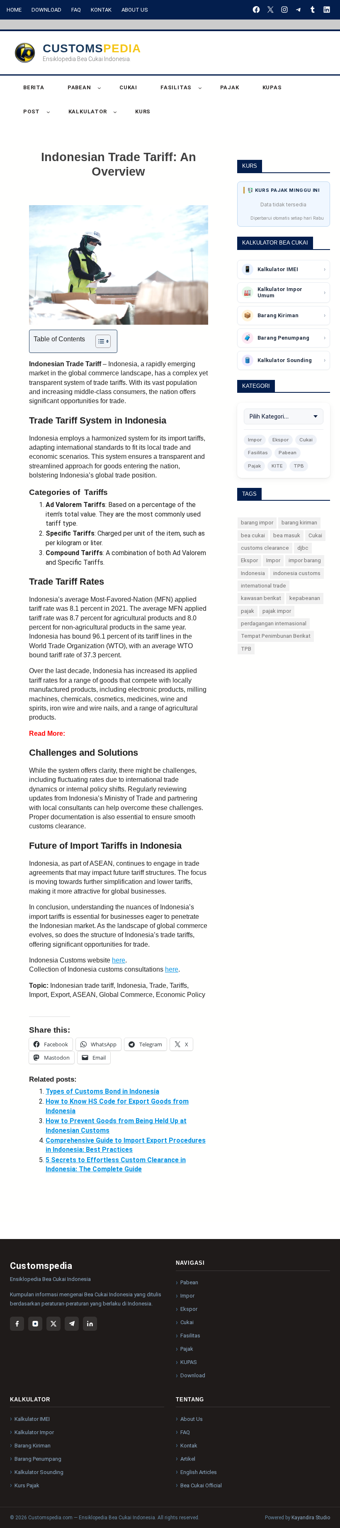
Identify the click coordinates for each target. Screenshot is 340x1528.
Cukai (306, 440)
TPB (299, 466)
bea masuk (286, 535)
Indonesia (253, 573)
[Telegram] (72, 1324)
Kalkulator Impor (34, 1432)
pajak (247, 611)
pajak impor (276, 611)
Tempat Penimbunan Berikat (276, 636)
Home (14, 10)
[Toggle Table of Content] (99, 341)
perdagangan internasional (273, 623)
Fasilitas (258, 452)
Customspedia (92, 48)
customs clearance (265, 548)
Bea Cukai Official (201, 1485)
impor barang (305, 560)
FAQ (76, 10)
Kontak (101, 10)
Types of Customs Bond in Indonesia (102, 1091)
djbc (302, 548)
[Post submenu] (48, 112)
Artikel (187, 1459)
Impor (255, 440)
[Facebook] (17, 1324)
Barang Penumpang (38, 1459)
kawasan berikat (261, 598)
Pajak (254, 466)
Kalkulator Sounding (39, 1472)
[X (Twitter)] (53, 1324)
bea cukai (253, 535)
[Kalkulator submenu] (115, 112)
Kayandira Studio (310, 1518)
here (118, 960)
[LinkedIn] (90, 1324)
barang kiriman (299, 522)
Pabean (287, 452)
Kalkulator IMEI (32, 1419)
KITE (277, 466)
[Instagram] (35, 1324)
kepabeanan (304, 598)
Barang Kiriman (33, 1445)
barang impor (257, 522)
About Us (134, 10)
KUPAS (188, 1362)
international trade (263, 586)
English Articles (198, 1472)
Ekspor (280, 440)
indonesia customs (297, 573)
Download (46, 10)
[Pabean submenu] (99, 88)
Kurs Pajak (27, 1485)
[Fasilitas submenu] (200, 88)
